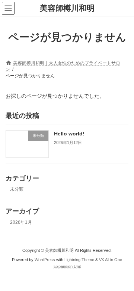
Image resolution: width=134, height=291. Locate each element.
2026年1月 (21, 222)
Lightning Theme (79, 259)
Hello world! (69, 134)
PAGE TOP (123, 274)
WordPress (45, 259)
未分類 (16, 189)
